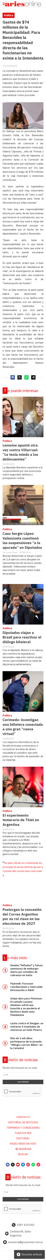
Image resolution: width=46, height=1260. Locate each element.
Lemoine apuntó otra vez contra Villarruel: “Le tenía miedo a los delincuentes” (20, 452)
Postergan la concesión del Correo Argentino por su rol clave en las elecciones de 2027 (22, 916)
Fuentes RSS (23, 1133)
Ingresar (24, 1149)
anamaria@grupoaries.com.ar (25, 1242)
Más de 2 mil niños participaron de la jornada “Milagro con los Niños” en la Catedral (26, 1043)
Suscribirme (23, 1082)
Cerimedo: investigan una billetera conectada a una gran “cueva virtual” (23, 726)
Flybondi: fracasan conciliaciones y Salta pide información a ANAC (26, 987)
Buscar (23, 1154)
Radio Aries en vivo (23, 1143)
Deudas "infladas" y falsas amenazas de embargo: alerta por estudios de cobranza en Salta (26, 970)
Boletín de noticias (21, 1059)
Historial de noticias (23, 1122)
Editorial (23, 1138)
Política (8, 15)
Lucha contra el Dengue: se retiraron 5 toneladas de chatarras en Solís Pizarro (26, 1027)
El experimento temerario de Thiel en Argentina (21, 820)
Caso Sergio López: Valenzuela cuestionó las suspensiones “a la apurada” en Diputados (22, 540)
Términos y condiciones (23, 1127)
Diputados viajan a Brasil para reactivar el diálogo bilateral (22, 637)
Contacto (23, 1117)
